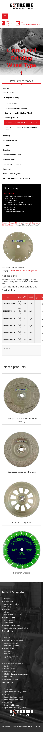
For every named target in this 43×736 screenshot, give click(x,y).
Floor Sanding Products (12, 164)
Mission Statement (11, 643)
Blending (6, 136)
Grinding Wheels (11, 118)
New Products (8, 93)
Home (4, 223)
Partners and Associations (13, 640)
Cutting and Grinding (11, 98)
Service (6, 666)
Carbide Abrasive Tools (12, 155)
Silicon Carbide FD (10, 140)
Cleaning (6, 150)
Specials (6, 88)
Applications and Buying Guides (15, 692)
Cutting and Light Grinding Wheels (19, 113)
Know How (8, 677)
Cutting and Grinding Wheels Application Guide (21, 128)
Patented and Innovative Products (16, 178)
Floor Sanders (9, 620)
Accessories (7, 169)
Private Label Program (12, 174)
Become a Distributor (12, 705)
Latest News (8, 651)
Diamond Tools (9, 159)
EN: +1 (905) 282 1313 (9, 23)
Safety (6, 694)
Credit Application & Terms (13, 700)
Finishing (6, 145)
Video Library (9, 689)
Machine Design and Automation (16, 674)
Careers (7, 638)
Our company (9, 648)
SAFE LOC (7, 654)
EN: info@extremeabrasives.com (30, 23)
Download (8, 702)
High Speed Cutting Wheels (16, 108)
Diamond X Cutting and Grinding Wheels (21, 122)
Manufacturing (9, 671)
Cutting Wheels (11, 103)
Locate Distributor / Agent (13, 697)
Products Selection (11, 679)
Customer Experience (12, 646)
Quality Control (9, 669)
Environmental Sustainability (14, 663)
